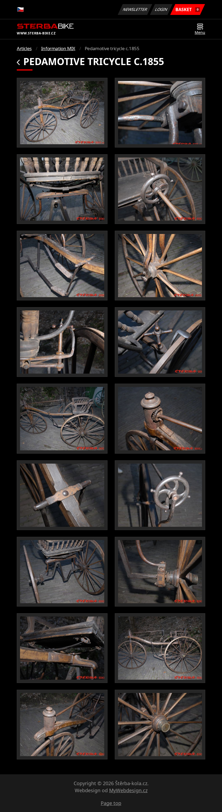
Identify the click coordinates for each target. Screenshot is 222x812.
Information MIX (58, 48)
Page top (111, 803)
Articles (24, 48)
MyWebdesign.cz (128, 790)
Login (161, 9)
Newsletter (135, 9)
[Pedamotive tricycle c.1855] (62, 112)
